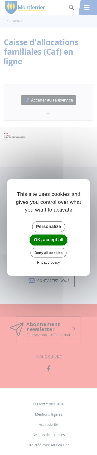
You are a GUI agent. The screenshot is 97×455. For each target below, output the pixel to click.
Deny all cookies (49, 253)
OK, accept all (48, 239)
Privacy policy (48, 262)
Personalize (48, 226)
